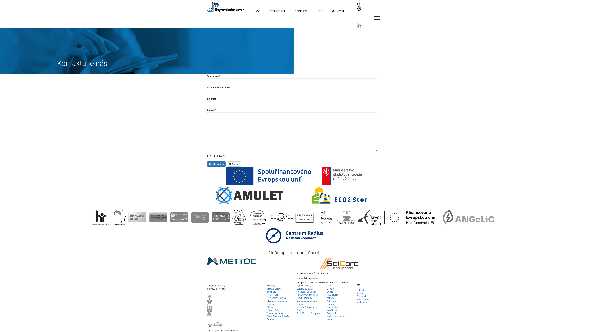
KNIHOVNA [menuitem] (337, 11)
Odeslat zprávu (216, 164)
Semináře (271, 291)
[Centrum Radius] (294, 235)
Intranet (360, 292)
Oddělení (331, 288)
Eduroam (331, 303)
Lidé (329, 285)
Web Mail (361, 295)
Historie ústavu (274, 310)
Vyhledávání (363, 302)
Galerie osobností (275, 313)
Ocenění (271, 303)
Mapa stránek (363, 299)
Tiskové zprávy (274, 288)
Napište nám (333, 310)
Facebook (331, 313)
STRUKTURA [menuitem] (277, 11)
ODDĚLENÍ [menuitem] (301, 11)
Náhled (235, 164)
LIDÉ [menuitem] (319, 11)
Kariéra (330, 297)
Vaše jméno (213, 75)
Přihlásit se (362, 289)
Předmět (211, 98)
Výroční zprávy (304, 285)
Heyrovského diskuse (277, 297)
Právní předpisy (304, 297)
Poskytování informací (307, 294)
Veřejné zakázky (305, 288)
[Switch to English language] (369, 8)
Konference (272, 294)
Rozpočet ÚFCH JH (306, 291)
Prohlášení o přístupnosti (309, 313)
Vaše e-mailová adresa (218, 87)
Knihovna (331, 300)
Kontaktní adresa (335, 307)
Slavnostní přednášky (277, 300)
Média (270, 307)
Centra (330, 291)
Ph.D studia (332, 294)
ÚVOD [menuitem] (257, 11)
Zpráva (210, 110)
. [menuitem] (377, 16)
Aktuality (271, 285)
